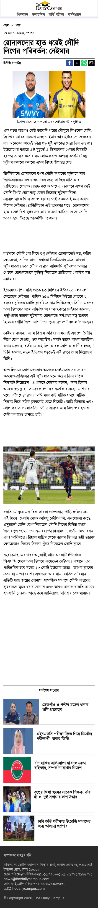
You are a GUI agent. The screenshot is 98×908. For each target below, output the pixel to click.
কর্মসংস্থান (74, 14)
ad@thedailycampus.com (24, 888)
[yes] (49, 95)
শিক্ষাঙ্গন (22, 14)
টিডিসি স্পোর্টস (12, 63)
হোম (6, 25)
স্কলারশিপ (38, 14)
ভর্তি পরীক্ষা (56, 14)
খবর (18, 25)
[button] (88, 6)
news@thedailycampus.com (26, 879)
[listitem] (49, 711)
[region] (37, 237)
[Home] (49, 5)
